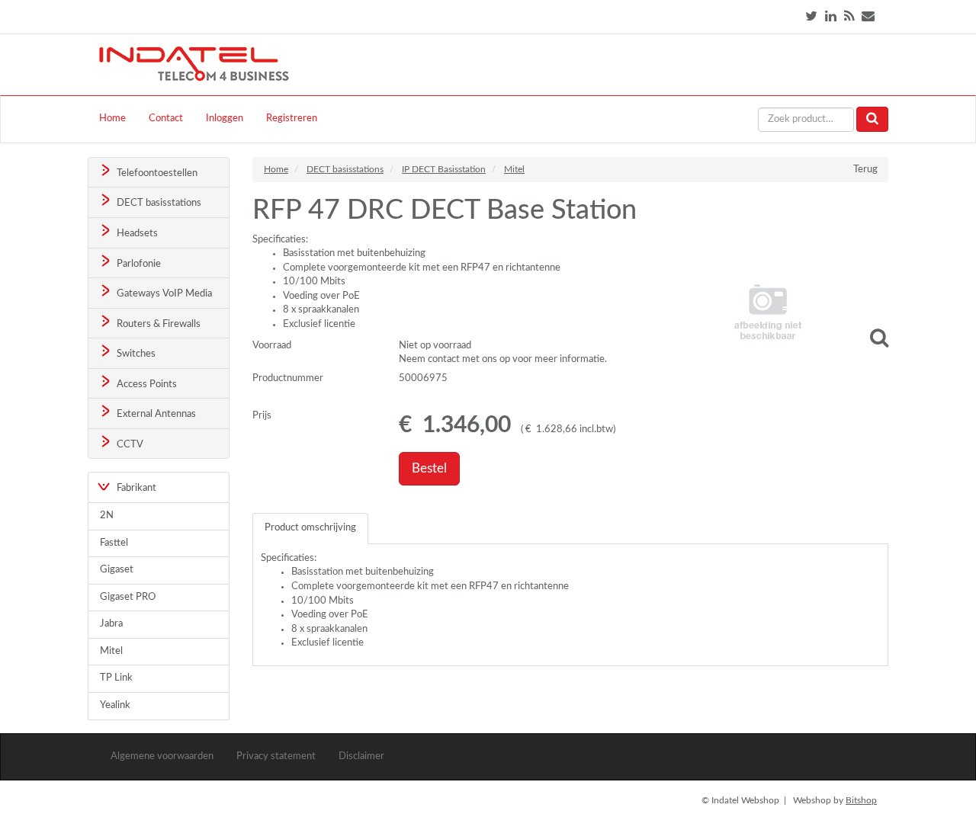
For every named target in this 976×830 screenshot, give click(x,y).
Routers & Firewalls (157, 324)
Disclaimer (361, 756)
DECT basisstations (157, 203)
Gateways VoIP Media (163, 294)
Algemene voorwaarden (162, 756)
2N (107, 516)
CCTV (128, 445)
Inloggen (224, 118)
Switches (135, 354)
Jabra (111, 624)
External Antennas (155, 414)
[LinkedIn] (830, 16)
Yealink (115, 705)
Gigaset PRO (128, 597)
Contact (166, 118)
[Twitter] (811, 16)
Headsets (136, 234)
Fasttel (114, 543)
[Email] (868, 16)
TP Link (116, 678)
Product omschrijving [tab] (310, 528)
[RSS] (849, 16)
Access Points (145, 384)
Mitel (111, 651)
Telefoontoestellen (155, 173)
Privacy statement (276, 756)
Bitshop (861, 800)
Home (112, 118)
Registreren (291, 118)
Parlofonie (137, 264)
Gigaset (116, 570)
